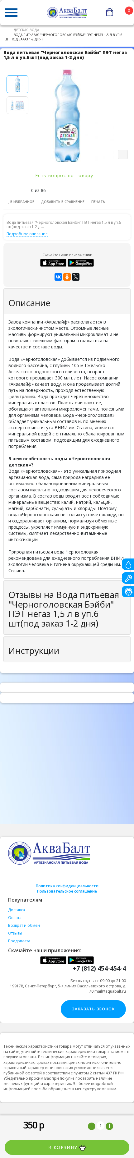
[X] (75, 277)
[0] (120, 10)
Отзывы (15, 933)
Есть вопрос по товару (65, 175)
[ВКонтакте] (58, 277)
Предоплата (19, 941)
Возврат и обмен (24, 925)
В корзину (63, 1147)
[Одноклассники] (67, 277)
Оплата (15, 917)
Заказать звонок (93, 1009)
